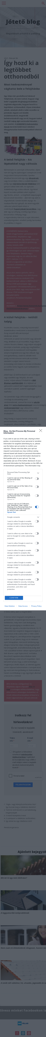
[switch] (37, 479)
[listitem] (23, 473)
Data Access (23, 606)
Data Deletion (10, 606)
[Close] (41, 431)
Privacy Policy (36, 606)
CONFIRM (14, 598)
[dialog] (23, 518)
